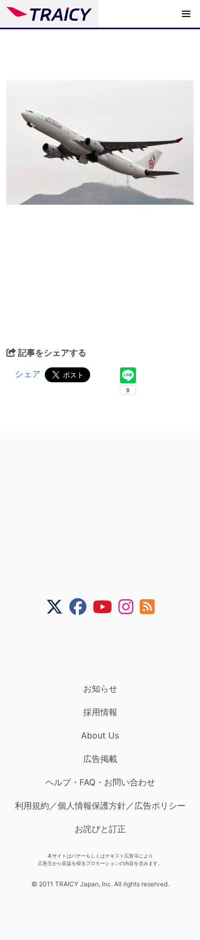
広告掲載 (100, 758)
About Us (100, 735)
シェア (28, 373)
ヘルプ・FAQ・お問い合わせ (100, 782)
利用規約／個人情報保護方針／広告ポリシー (100, 805)
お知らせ (100, 688)
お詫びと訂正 (100, 829)
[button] (186, 14)
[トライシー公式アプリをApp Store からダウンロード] (107, 649)
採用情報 (100, 712)
